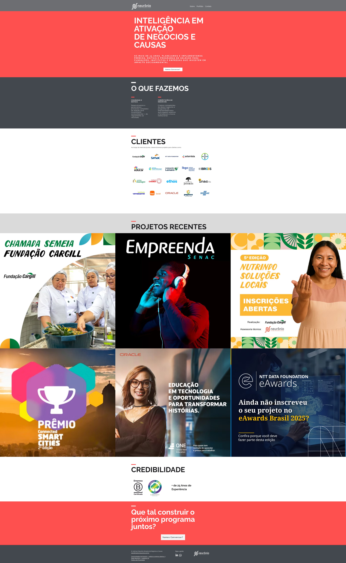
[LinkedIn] (176, 555)
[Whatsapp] (180, 555)
